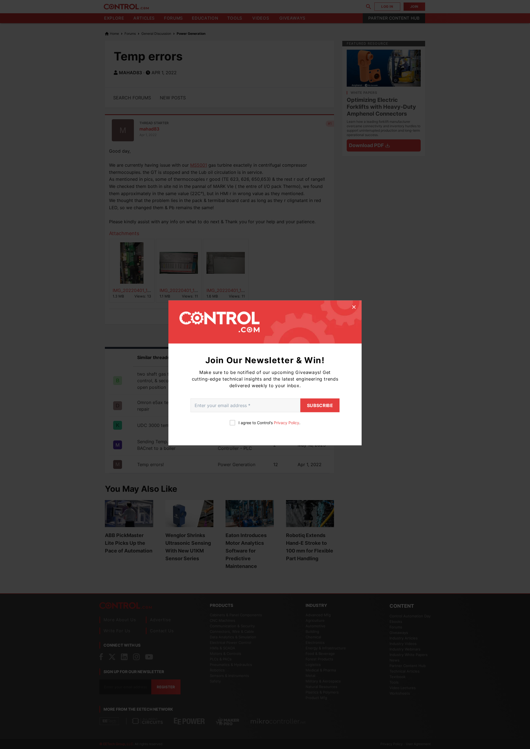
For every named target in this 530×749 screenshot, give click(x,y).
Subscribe (320, 405)
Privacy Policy (286, 422)
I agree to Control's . (269, 422)
